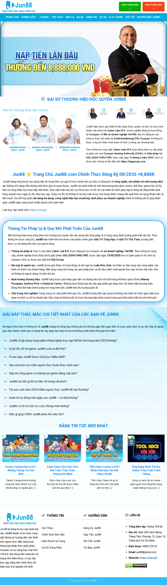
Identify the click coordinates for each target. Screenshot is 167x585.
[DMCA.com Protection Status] (136, 565)
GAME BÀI (91, 17)
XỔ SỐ (102, 17)
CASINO (44, 17)
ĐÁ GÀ (80, 17)
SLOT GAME (116, 17)
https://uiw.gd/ (38, 210)
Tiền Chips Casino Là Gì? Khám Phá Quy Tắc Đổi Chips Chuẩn (104, 470)
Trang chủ (12, 17)
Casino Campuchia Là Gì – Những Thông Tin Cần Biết (21, 470)
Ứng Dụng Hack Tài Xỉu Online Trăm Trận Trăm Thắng (146, 470)
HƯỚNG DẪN (28, 17)
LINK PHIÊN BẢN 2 (153, 6)
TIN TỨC (130, 17)
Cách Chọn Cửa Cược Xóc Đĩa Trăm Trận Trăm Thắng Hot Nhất (62, 470)
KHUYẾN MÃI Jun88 (148, 17)
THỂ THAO (57, 17)
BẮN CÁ (70, 17)
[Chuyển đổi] (5, 340)
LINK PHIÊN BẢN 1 (129, 6)
